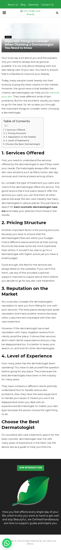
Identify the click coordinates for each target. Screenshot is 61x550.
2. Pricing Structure (16, 133)
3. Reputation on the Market (21, 137)
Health (8, 37)
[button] (7, 543)
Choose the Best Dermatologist (22, 144)
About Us (13, 4)
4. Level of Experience (17, 140)
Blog (23, 4)
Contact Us (47, 4)
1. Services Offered (15, 129)
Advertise (33, 4)
